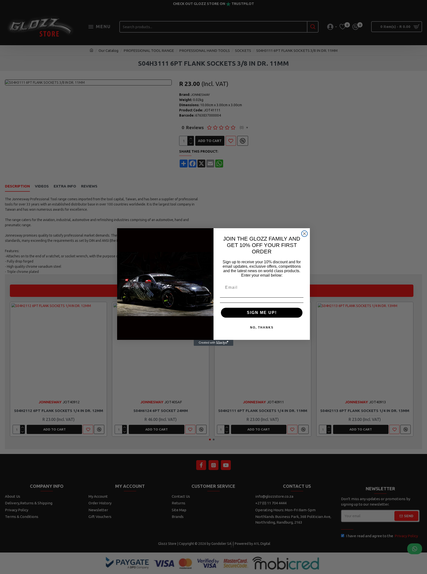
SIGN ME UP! (262, 312)
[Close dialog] (304, 234)
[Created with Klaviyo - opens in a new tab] (213, 343)
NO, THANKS (262, 327)
